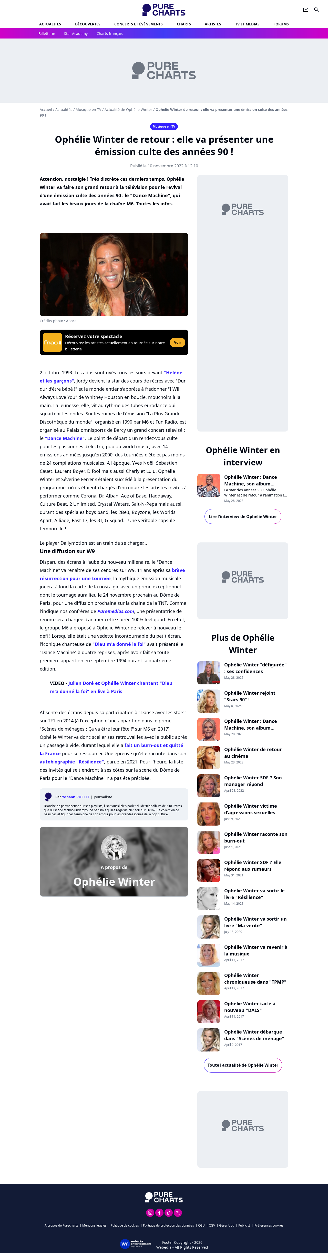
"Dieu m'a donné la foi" (119, 644)
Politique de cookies (125, 1225)
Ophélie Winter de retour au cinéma (253, 752)
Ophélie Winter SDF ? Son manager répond (253, 780)
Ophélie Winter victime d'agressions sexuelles (250, 809)
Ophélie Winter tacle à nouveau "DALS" (249, 1006)
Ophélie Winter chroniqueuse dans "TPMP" (255, 978)
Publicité (244, 1225)
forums (281, 24)
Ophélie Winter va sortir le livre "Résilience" (254, 893)
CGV (212, 1225)
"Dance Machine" (65, 438)
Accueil (46, 109)
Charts (184, 24)
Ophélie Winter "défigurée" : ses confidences (255, 668)
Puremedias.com (115, 611)
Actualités (50, 24)
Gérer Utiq (226, 1225)
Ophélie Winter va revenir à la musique (256, 950)
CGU (201, 1225)
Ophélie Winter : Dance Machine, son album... (250, 480)
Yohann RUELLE (76, 797)
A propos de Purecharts (61, 1225)
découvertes (87, 24)
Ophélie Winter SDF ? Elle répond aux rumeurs (252, 865)
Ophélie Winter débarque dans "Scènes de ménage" (254, 1035)
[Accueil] (164, 10)
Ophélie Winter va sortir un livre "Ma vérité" (255, 922)
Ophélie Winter (114, 881)
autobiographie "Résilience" (72, 762)
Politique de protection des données (168, 1225)
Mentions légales (94, 1225)
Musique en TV (88, 109)
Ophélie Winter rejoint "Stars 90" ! (249, 696)
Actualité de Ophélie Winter (128, 109)
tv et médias (247, 24)
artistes (213, 24)
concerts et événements (138, 24)
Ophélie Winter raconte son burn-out (256, 837)
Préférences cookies (268, 1225)
